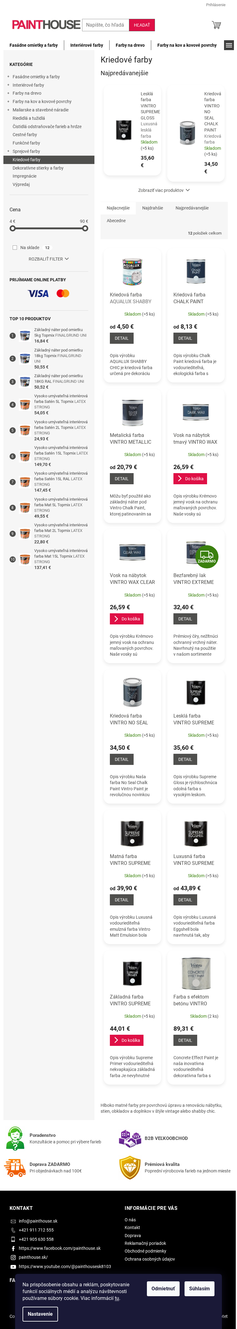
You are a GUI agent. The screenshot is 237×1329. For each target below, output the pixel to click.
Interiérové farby (28, 85)
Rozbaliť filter (46, 259)
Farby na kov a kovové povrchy (42, 101)
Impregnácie (24, 176)
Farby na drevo (27, 93)
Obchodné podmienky (145, 1251)
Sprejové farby (26, 151)
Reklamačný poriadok (145, 1243)
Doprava (133, 1235)
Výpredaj (21, 184)
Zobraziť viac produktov (161, 190)
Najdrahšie (152, 207)
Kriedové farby (26, 159)
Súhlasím (199, 1289)
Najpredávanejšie (192, 207)
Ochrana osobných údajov (150, 1259)
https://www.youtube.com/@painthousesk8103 (65, 1266)
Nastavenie (40, 1314)
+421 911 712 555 (36, 1230)
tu (117, 1298)
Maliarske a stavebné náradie (41, 109)
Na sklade (35, 247)
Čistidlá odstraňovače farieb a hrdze (47, 126)
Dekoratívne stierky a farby (38, 168)
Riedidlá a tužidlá (29, 118)
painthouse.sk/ (33, 1257)
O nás (130, 1219)
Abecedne (116, 220)
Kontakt (132, 1227)
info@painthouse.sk (38, 1221)
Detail (122, 338)
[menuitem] (33, 45)
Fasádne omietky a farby (36, 76)
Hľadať (142, 25)
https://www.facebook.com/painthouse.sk (60, 1248)
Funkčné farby (26, 142)
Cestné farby (25, 134)
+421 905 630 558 (36, 1239)
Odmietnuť (163, 1289)
